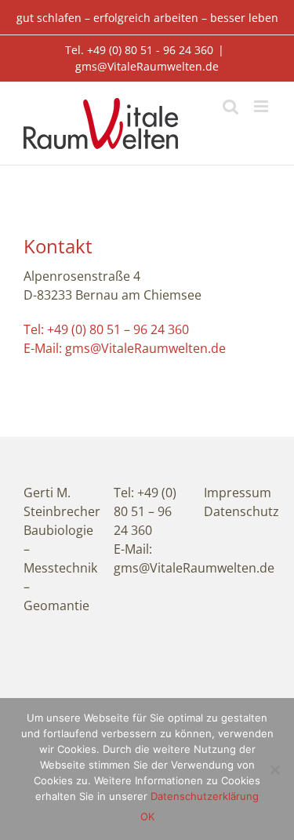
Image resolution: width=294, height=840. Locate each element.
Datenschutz (241, 511)
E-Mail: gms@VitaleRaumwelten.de (125, 348)
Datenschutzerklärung (205, 796)
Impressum (237, 492)
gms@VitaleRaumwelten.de (147, 66)
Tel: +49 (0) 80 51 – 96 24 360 (106, 329)
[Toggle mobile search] (230, 106)
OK (147, 816)
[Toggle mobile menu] (262, 106)
